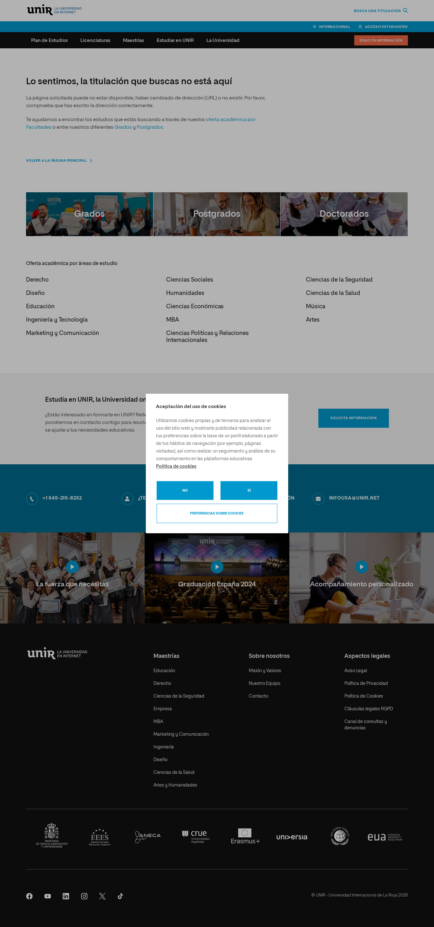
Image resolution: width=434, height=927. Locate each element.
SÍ (249, 490)
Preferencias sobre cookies (217, 513)
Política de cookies (176, 466)
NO (185, 490)
